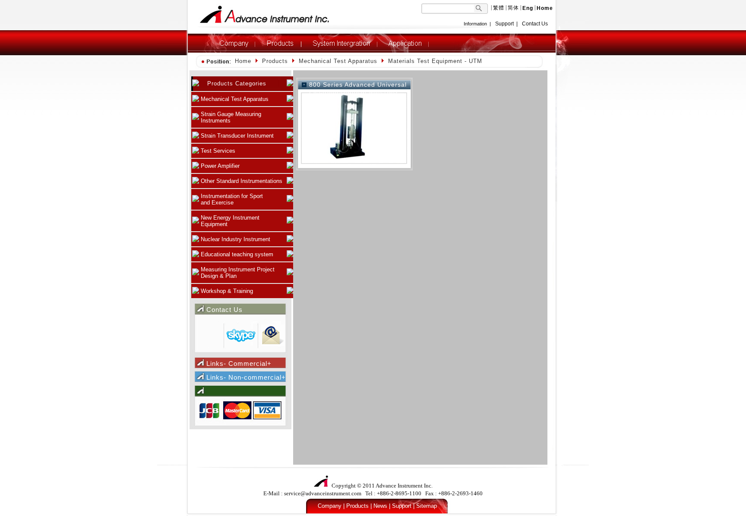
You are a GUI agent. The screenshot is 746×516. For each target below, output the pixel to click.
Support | (403, 506)
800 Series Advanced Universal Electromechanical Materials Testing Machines (358, 91)
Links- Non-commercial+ (246, 377)
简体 (513, 8)
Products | (359, 506)
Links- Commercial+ (239, 363)
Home (243, 61)
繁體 (498, 8)
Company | (331, 506)
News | (381, 506)
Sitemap (426, 506)
